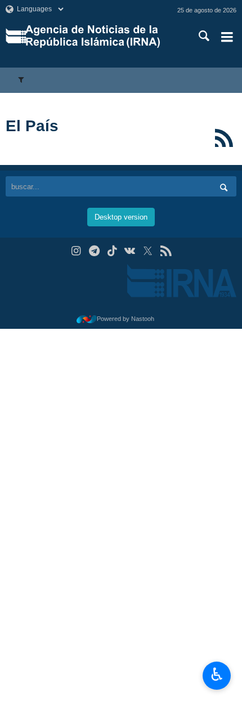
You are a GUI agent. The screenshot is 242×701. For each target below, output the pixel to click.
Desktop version (121, 217)
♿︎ (217, 674)
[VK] (130, 251)
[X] (147, 251)
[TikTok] (112, 251)
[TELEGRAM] (94, 251)
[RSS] (223, 138)
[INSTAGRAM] (76, 251)
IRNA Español (100, 36)
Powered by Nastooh (125, 318)
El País (32, 126)
